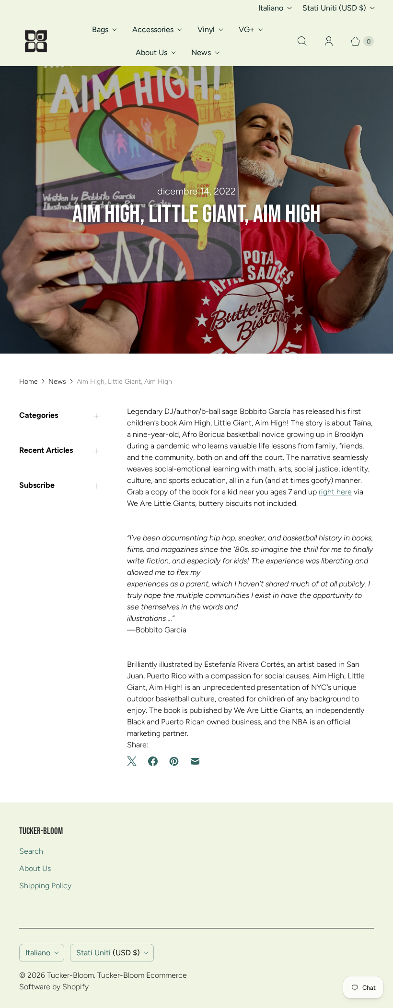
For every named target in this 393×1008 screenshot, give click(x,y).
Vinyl (206, 29)
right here (335, 491)
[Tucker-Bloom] (36, 41)
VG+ (246, 29)
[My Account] (328, 41)
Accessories (152, 29)
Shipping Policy (45, 885)
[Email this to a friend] (195, 761)
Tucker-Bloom (70, 975)
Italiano (270, 7)
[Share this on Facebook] (152, 761)
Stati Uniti (334, 7)
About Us (151, 52)
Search (31, 851)
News (201, 52)
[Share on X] (134, 761)
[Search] (302, 41)
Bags (100, 29)
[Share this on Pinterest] (174, 761)
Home (28, 382)
